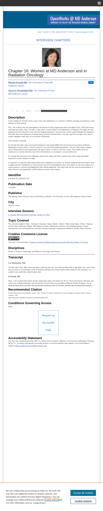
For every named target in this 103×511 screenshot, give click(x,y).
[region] (51, 497)
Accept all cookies (83, 493)
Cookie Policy (39, 503)
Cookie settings (52, 500)
